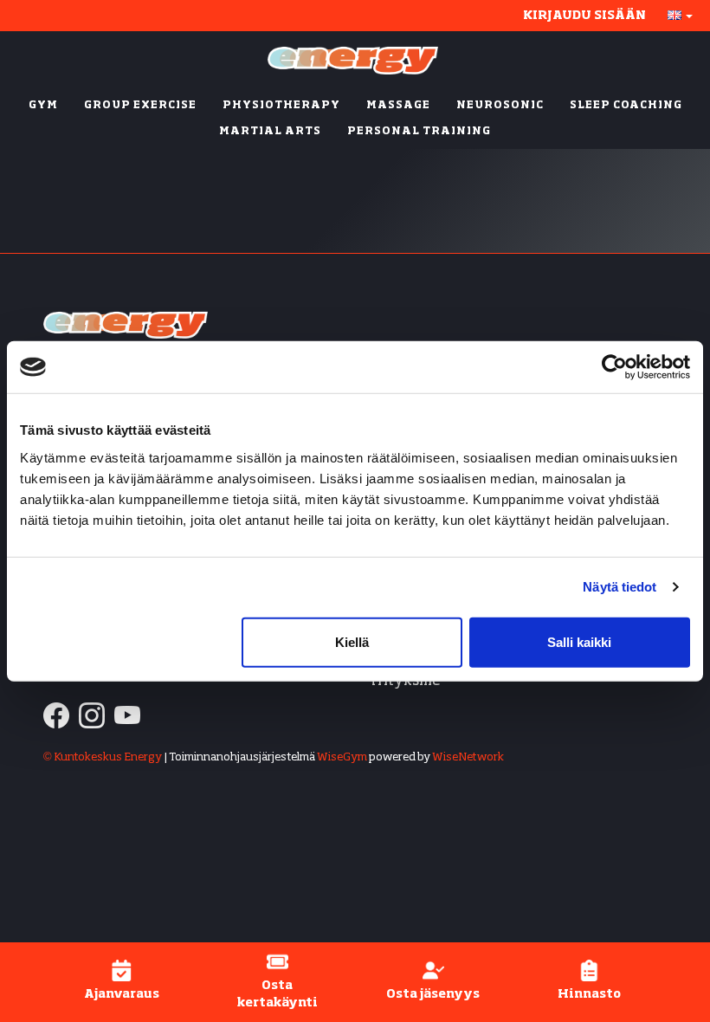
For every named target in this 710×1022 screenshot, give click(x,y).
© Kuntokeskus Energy (102, 757)
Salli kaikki (579, 641)
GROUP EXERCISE (140, 105)
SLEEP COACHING (626, 105)
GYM (43, 105)
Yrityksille (404, 681)
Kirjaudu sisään (584, 16)
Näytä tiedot (619, 586)
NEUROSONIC (500, 105)
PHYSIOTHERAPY (281, 105)
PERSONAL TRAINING (419, 131)
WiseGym (342, 757)
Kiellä (352, 641)
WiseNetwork (468, 757)
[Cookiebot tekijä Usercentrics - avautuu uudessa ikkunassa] (614, 367)
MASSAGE (398, 105)
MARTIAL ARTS (270, 131)
